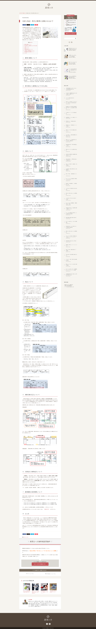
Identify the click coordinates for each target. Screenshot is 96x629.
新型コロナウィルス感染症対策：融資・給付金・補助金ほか (35, 592)
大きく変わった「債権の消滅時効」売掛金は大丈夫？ (71, 135)
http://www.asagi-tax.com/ (70, 286)
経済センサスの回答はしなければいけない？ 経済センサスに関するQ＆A (71, 102)
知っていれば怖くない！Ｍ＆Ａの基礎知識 (71, 222)
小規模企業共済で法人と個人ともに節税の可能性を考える (71, 274)
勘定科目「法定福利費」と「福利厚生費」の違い (71, 184)
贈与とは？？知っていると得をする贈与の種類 (71, 265)
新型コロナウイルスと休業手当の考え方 (71, 150)
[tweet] (28, 24)
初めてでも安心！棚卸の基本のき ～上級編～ (71, 250)
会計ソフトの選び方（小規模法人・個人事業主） (71, 164)
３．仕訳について (26, 46)
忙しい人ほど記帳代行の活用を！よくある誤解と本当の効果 (71, 213)
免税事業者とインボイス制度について (71, 117)
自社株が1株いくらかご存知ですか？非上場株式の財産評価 (71, 227)
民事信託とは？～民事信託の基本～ (71, 121)
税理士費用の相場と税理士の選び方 (71, 217)
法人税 (27, 537)
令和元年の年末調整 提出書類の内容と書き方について (71, 155)
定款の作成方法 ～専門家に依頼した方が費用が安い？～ (71, 160)
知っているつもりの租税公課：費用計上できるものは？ (71, 179)
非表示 (31, 42)
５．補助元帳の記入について (28, 49)
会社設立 (24, 537)
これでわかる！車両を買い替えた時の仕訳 (71, 189)
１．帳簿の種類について (27, 44)
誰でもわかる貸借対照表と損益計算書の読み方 (26, 591)
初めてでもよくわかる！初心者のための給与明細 (72, 63)
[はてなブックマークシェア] (32, 24)
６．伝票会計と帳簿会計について (28, 50)
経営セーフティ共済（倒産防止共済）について (71, 130)
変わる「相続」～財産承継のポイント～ (71, 174)
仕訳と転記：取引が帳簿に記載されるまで (71, 255)
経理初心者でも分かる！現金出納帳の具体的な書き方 (72, 49)
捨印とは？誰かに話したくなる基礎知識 (71, 194)
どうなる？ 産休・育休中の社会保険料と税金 (71, 260)
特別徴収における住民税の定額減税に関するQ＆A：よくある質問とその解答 (71, 107)
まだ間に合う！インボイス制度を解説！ (71, 113)
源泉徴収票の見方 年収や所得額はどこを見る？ (71, 145)
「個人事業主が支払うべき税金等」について (53, 591)
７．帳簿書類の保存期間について (28, 51)
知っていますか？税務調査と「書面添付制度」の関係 (71, 203)
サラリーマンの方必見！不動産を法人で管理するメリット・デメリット (71, 236)
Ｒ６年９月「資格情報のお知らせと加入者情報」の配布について (71, 94)
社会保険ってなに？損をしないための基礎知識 (72, 56)
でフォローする (30, 573)
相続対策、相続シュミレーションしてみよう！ (71, 245)
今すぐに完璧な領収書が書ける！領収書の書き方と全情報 (72, 70)
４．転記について (26, 48)
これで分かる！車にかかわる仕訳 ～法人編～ (71, 199)
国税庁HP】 (47, 509)
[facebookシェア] (24, 24)
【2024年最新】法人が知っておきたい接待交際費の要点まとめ (71, 89)
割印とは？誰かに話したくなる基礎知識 (71, 232)
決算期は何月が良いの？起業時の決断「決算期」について (71, 208)
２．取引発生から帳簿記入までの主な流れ (30, 45)
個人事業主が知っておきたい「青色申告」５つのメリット (44, 592)
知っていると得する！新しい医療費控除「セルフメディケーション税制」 (71, 270)
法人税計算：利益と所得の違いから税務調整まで (71, 169)
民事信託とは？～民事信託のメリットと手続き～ (71, 126)
